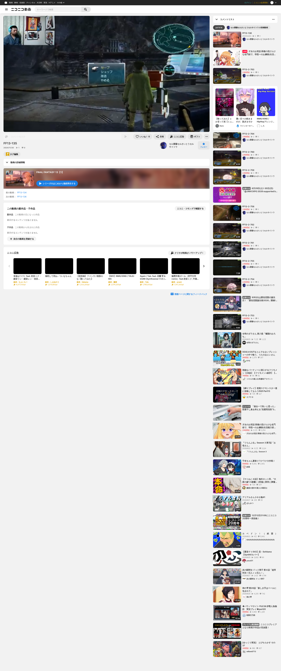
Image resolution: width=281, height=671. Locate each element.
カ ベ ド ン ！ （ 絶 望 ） (259, 533)
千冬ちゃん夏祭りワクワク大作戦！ (258, 461)
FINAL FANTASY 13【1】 (50, 172)
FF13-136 (21, 196)
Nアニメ (52, 3)
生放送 (22, 3)
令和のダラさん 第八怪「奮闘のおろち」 (259, 335)
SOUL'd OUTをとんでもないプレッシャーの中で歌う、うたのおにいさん (259, 353)
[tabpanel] (245, 344)
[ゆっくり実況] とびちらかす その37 (258, 644)
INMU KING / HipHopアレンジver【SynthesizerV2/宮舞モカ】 (265, 120)
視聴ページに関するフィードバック (190, 294)
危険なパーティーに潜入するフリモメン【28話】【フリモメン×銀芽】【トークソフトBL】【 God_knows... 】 (259, 371)
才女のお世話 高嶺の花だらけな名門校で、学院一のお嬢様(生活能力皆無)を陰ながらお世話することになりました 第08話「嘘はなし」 (259, 426)
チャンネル (30, 3)
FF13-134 (21, 192)
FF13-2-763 (248, 69)
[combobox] (58, 9)
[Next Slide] (203, 266)
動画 (11, 3)
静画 (16, 3)
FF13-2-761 (248, 242)
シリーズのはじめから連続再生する (59, 183)
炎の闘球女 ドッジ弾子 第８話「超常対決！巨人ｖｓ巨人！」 (259, 571)
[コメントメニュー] (273, 19)
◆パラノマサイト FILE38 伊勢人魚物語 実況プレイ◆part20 (259, 607)
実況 (45, 3)
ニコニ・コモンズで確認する (190, 208)
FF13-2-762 (248, 224)
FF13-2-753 (248, 315)
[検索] (86, 9)
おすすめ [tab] (218, 27)
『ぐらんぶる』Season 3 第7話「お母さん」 (259, 444)
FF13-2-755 (248, 261)
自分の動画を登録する (23, 239)
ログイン (247, 3)
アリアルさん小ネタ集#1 (253, 497)
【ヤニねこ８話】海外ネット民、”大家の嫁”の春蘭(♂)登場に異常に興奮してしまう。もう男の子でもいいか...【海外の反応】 (259, 480)
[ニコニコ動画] (21, 9)
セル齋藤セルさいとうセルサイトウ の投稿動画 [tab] (249, 27)
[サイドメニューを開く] (6, 9)
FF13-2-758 (248, 206)
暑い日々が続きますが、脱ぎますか (244, 120)
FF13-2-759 (248, 170)
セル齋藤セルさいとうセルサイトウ (181, 145)
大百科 (39, 3)
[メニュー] (207, 137)
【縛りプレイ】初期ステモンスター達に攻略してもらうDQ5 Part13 (259, 389)
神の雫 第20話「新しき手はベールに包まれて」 (259, 589)
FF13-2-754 (248, 279)
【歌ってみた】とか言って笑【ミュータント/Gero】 (223, 120)
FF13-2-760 (248, 152)
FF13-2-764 (248, 133)
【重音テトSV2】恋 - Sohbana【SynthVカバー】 (257, 553)
